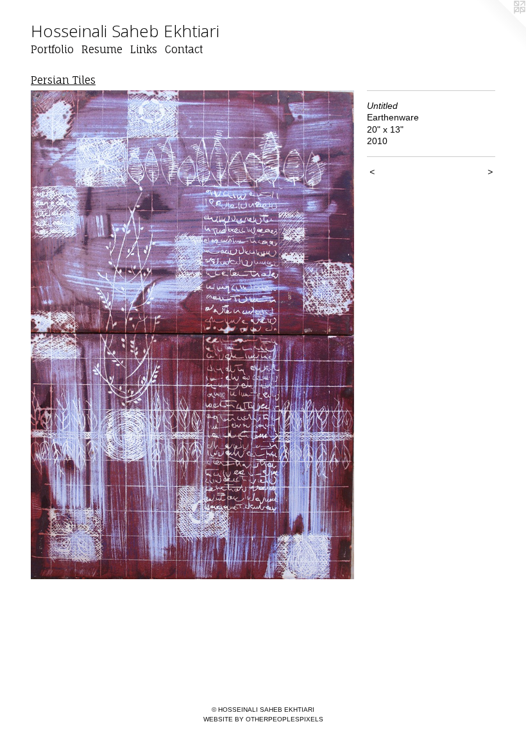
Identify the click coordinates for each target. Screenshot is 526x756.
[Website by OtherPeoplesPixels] (500, 25)
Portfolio (52, 49)
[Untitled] (192, 335)
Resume (102, 49)
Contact (184, 49)
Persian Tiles (63, 80)
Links (143, 49)
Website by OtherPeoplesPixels (263, 719)
